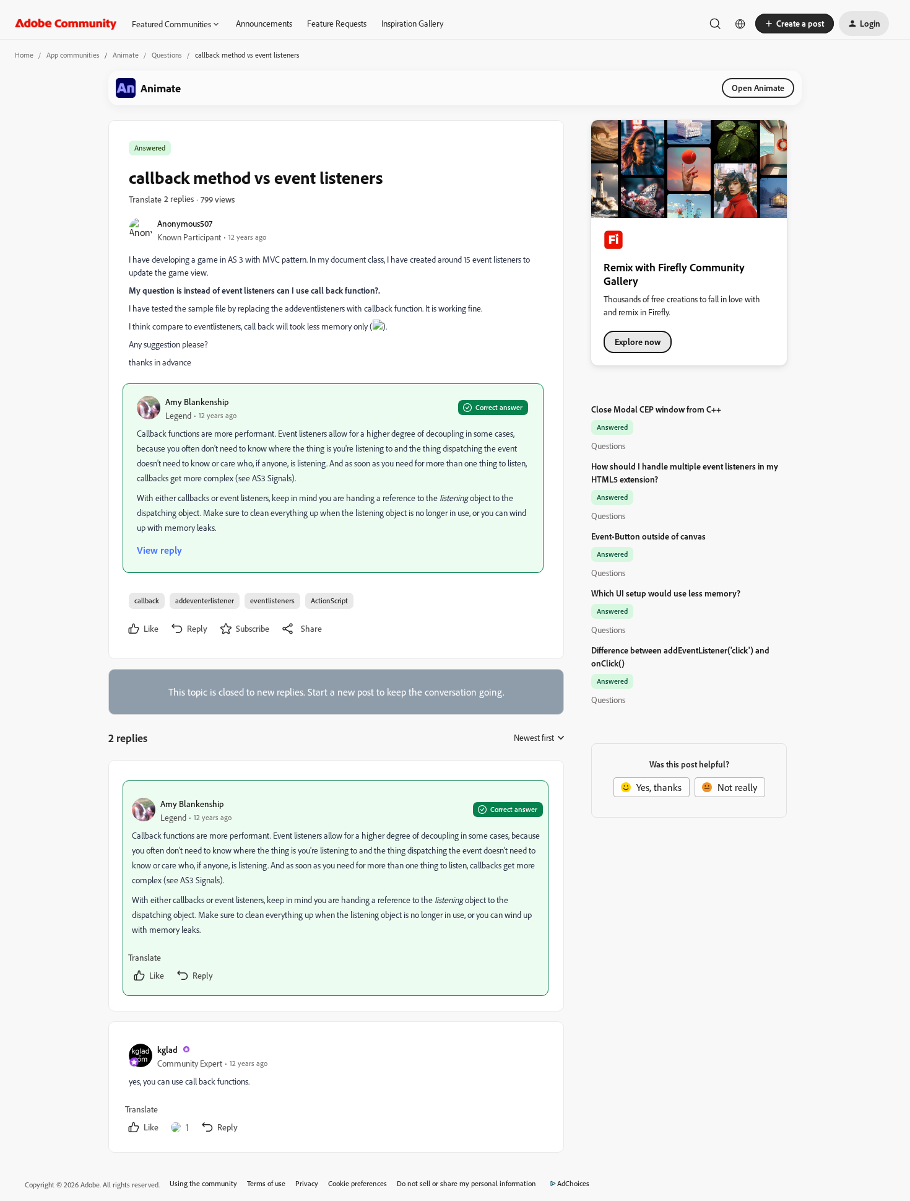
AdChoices (573, 1183)
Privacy (306, 1183)
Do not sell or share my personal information (466, 1183)
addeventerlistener (204, 600)
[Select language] (740, 23)
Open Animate (758, 87)
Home (24, 54)
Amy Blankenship (196, 401)
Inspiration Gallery (412, 23)
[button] (794, 23)
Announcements (264, 23)
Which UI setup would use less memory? (665, 593)
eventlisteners (272, 600)
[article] (335, 888)
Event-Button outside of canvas (648, 536)
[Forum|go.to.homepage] (66, 23)
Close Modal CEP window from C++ (656, 409)
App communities (73, 54)
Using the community (203, 1183)
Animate (126, 54)
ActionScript (329, 600)
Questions (167, 54)
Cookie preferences (357, 1183)
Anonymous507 (184, 223)
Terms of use (266, 1183)
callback (146, 600)
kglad (167, 1049)
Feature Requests (336, 23)
